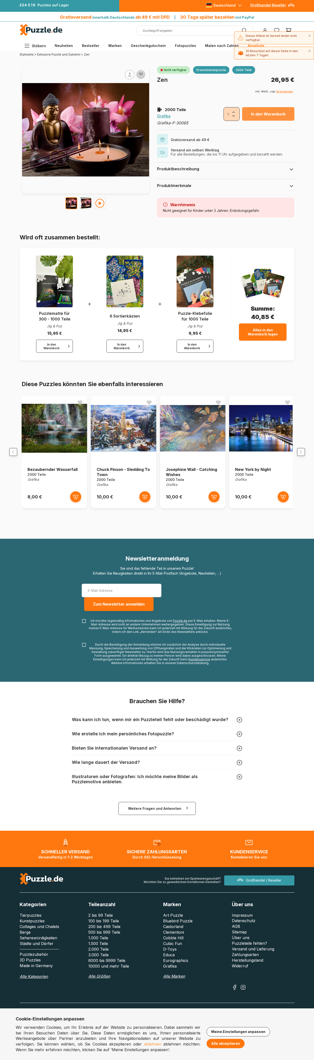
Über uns (240, 937)
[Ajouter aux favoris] (141, 74)
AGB (236, 926)
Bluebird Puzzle (178, 920)
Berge (25, 932)
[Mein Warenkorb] (288, 30)
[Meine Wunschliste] (277, 30)
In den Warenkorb (268, 114)
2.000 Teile (98, 949)
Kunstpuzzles (32, 920)
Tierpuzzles (30, 915)
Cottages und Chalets (39, 926)
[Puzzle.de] (41, 35)
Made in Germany (36, 965)
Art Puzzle (173, 915)
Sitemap (239, 931)
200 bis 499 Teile (104, 926)
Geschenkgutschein (148, 46)
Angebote (256, 46)
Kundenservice (199, 659)
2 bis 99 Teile (100, 915)
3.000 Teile (98, 954)
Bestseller (90, 46)
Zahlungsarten (245, 954)
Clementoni (173, 932)
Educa (169, 954)
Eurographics (175, 960)
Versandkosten (284, 91)
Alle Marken (174, 976)
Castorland (173, 926)
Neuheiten (64, 46)
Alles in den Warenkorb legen (263, 332)
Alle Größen (99, 976)
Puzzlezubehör (34, 954)
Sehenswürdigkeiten (38, 937)
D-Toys (170, 949)
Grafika (163, 116)
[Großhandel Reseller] (291, 7)
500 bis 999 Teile (104, 932)
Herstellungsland (247, 960)
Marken (115, 46)
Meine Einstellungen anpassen (238, 1032)
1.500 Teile (98, 943)
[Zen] (71, 203)
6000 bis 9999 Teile (106, 960)
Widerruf (240, 965)
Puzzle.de (180, 621)
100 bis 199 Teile (103, 920)
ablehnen (152, 1044)
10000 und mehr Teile (108, 966)
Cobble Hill (173, 937)
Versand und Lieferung (253, 948)
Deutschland (224, 5)
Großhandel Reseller (268, 5)
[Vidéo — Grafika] (100, 203)
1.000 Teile (98, 937)
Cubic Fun (172, 943)
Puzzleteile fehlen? (249, 943)
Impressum (242, 915)
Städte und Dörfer (36, 943)
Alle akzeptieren (225, 1043)
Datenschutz (243, 920)
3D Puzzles (30, 960)
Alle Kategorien (34, 976)
